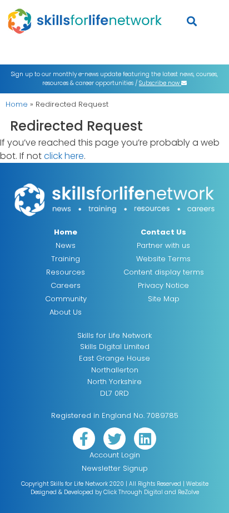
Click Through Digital (133, 492)
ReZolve (188, 492)
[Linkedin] (145, 438)
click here (64, 156)
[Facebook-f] (84, 438)
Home (17, 104)
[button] (191, 21)
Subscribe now (160, 83)
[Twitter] (114, 438)
